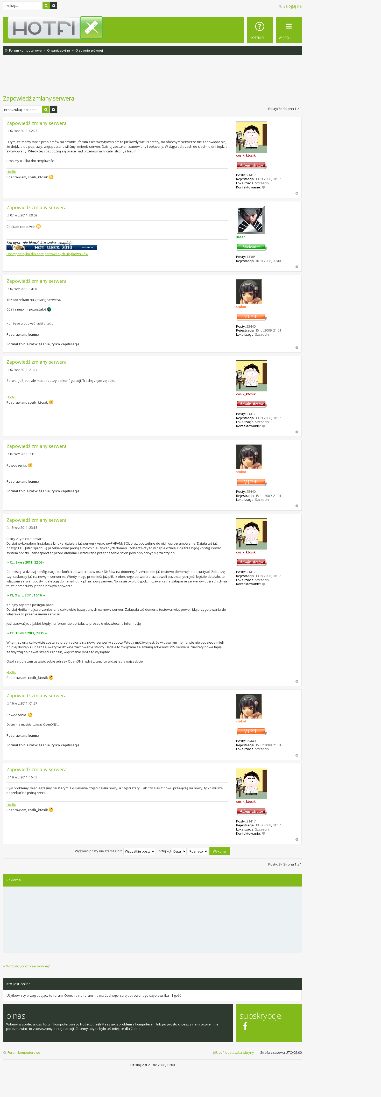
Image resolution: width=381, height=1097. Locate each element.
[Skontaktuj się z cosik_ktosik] (264, 187)
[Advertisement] (152, 77)
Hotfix (11, 171)
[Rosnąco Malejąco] (198, 851)
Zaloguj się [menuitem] (292, 6)
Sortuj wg (164, 851)
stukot (241, 306)
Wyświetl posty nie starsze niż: (99, 851)
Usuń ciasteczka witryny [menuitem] (235, 1052)
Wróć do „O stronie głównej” (28, 966)
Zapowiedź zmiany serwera (38, 98)
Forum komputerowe (24, 1052)
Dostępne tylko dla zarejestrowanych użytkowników (47, 253)
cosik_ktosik (246, 155)
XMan (240, 237)
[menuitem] (260, 30)
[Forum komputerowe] (153, 27)
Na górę (296, 193)
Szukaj (46, 5)
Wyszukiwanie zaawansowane (53, 5)
